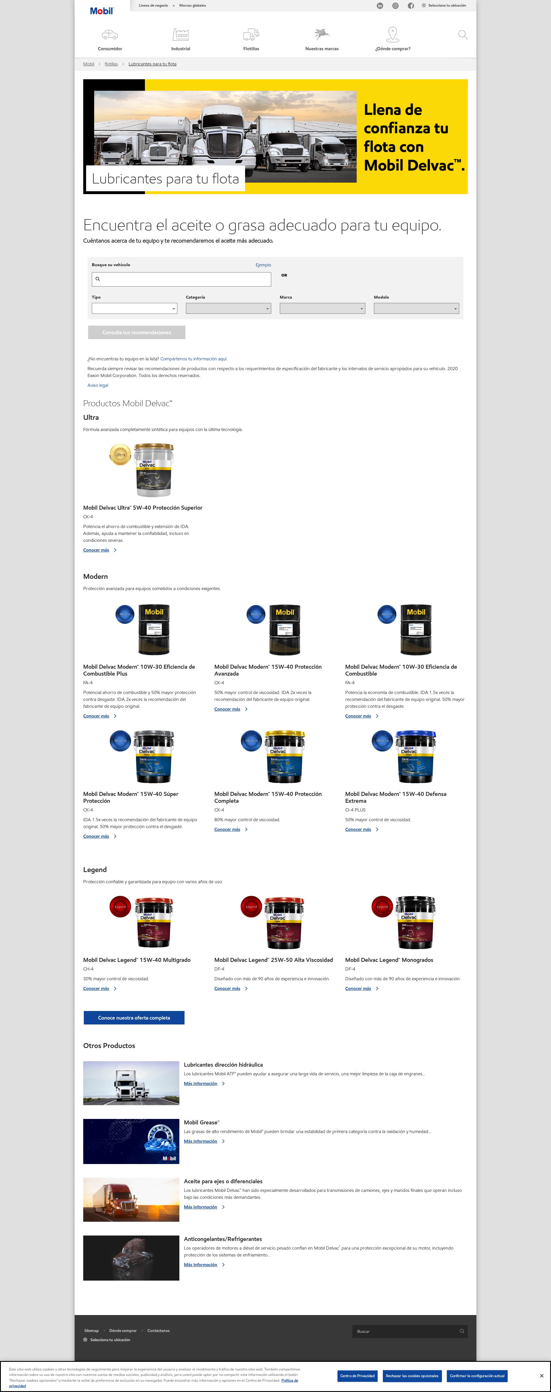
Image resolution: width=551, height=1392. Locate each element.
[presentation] (228, 308)
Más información (200, 1083)
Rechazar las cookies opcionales (412, 1376)
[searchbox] (404, 1331)
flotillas (111, 64)
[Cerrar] (542, 1375)
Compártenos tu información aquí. (194, 359)
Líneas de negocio (153, 5)
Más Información (200, 1265)
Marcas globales (192, 5)
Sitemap (91, 1330)
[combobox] (410, 1331)
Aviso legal (98, 385)
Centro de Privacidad (357, 1376)
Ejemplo (263, 265)
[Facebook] (411, 7)
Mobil (88, 64)
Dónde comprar (123, 1330)
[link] (471, 1)
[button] (110, 39)
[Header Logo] (102, 7)
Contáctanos (159, 1330)
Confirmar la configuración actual (477, 1376)
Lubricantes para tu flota (152, 64)
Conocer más (96, 550)
